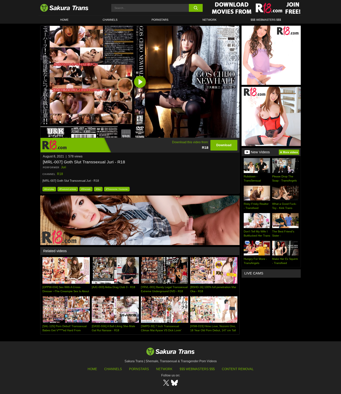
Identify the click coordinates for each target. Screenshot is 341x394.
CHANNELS (110, 19)
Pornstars (139, 369)
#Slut (98, 189)
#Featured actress (67, 189)
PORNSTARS (160, 19)
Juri (63, 167)
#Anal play (49, 189)
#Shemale (86, 189)
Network (209, 19)
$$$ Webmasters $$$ (197, 369)
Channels (113, 369)
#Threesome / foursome (117, 189)
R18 (60, 174)
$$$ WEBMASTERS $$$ (266, 19)
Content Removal (238, 369)
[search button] (195, 8)
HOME (64, 19)
